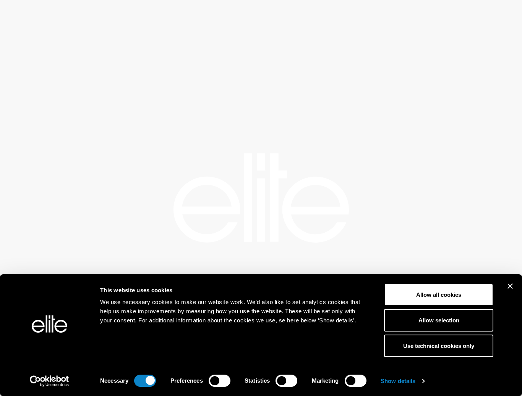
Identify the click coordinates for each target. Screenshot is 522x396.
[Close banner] (510, 291)
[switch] (219, 381)
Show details (398, 381)
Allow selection (438, 320)
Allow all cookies (438, 294)
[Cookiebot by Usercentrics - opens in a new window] (49, 381)
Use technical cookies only (438, 346)
